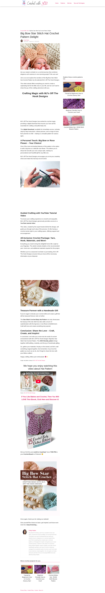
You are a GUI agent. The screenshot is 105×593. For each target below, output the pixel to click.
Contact (36, 590)
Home (56, 3)
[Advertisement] (52, 19)
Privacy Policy (23, 590)
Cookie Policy (31, 590)
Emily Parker (26, 40)
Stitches (69, 3)
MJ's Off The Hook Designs (39, 360)
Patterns (63, 3)
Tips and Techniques (79, 3)
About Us (41, 590)
